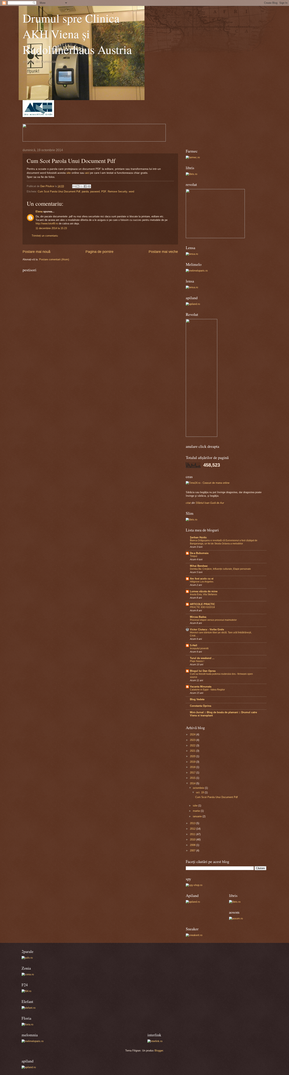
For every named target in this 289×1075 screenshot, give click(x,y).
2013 (193, 823)
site (68, 172)
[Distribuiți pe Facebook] (85, 186)
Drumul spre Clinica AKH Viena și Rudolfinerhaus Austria (77, 33)
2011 (193, 834)
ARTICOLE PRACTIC (202, 604)
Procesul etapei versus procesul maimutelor (213, 620)
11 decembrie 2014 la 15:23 (51, 228)
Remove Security (117, 191)
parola (85, 191)
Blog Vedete (197, 699)
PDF (103, 191)
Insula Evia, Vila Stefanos (203, 594)
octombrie (199, 787)
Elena (39, 211)
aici (87, 172)
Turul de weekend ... (202, 658)
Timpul (193, 556)
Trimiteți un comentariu (45, 235)
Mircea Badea (198, 616)
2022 (193, 745)
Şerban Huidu (198, 537)
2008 (193, 845)
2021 (193, 750)
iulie (195, 805)
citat (188, 502)
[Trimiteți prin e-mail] (74, 186)
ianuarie (197, 816)
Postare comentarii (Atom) (54, 259)
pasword (95, 191)
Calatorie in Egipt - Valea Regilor (207, 689)
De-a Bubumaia (199, 553)
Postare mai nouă (36, 252)
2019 (193, 761)
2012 (193, 828)
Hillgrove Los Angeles (201, 581)
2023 (193, 740)
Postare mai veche (163, 252)
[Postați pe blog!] (78, 186)
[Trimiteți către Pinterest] (89, 186)
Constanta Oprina (200, 705)
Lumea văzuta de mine (203, 591)
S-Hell (193, 645)
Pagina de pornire (99, 252)
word (131, 191)
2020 (193, 756)
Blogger (159, 1050)
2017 (193, 772)
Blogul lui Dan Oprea (202, 670)
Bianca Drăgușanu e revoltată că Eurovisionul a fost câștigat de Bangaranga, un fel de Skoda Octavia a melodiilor (223, 542)
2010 (193, 839)
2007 (193, 850)
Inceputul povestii (199, 648)
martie (197, 810)
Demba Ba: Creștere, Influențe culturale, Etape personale (220, 569)
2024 (193, 734)
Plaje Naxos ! (197, 661)
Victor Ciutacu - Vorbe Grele (207, 629)
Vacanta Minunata (200, 686)
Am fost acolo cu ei (202, 578)
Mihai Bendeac (199, 565)
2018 (193, 767)
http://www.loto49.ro (47, 223)
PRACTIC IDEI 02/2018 (202, 607)
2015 (193, 777)
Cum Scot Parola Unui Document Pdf (59, 191)
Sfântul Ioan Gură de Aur (210, 502)
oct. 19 (200, 792)
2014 (193, 783)
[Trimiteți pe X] (82, 186)
